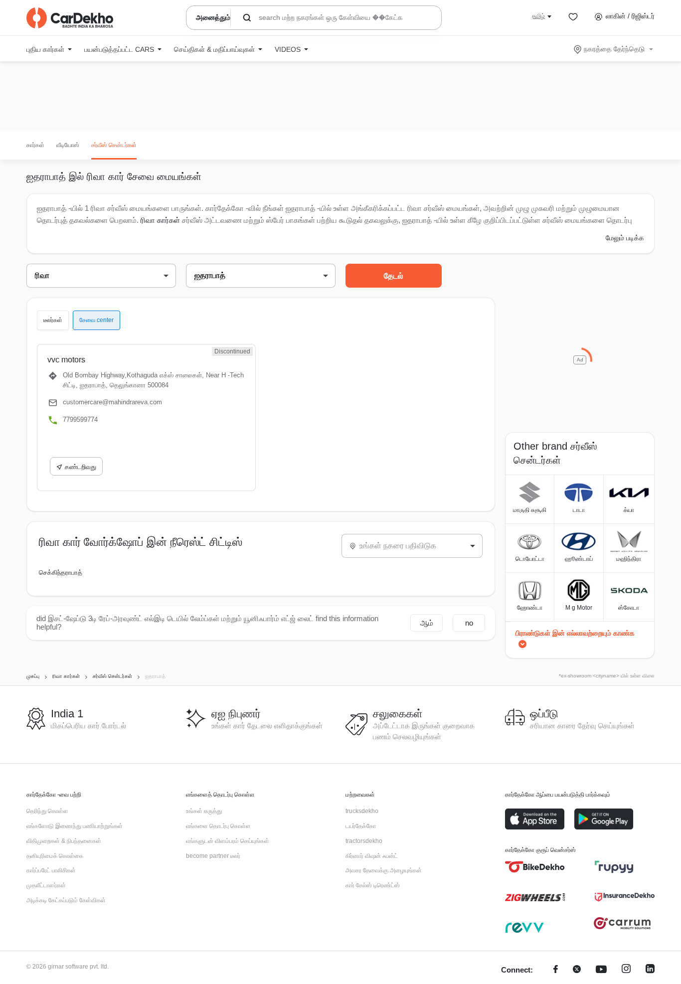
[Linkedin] (650, 970)
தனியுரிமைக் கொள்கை (54, 855)
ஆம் (426, 623)
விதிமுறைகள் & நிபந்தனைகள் (63, 840)
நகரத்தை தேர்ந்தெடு (614, 49)
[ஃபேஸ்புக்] (555, 970)
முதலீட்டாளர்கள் (46, 885)
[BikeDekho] (535, 866)
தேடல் (393, 276)
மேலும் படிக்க (625, 238)
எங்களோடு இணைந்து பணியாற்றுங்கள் (74, 825)
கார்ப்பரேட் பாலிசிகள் (51, 870)
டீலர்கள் (52, 320)
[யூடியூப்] (601, 970)
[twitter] (577, 970)
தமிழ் (538, 15)
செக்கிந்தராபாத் (60, 572)
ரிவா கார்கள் (160, 220)
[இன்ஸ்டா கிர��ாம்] (626, 970)
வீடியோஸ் (67, 145)
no (469, 623)
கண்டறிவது (80, 467)
